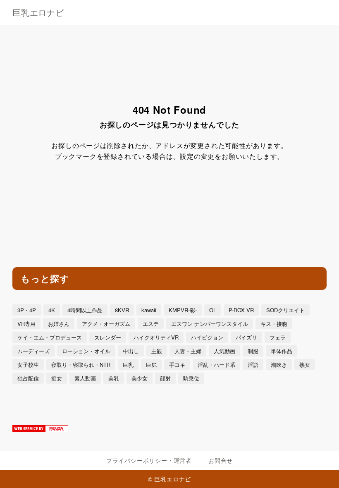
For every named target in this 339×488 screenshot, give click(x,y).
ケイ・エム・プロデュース (49, 337)
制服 (253, 351)
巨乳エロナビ (38, 12)
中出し (131, 351)
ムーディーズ (33, 351)
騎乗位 (191, 378)
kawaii (148, 310)
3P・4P (26, 310)
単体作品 (281, 351)
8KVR (122, 310)
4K (51, 310)
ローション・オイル (86, 351)
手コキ (177, 364)
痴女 (56, 378)
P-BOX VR (241, 310)
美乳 (113, 378)
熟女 (304, 364)
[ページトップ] (322, 471)
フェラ (278, 337)
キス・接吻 (273, 324)
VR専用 (26, 324)
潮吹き (279, 364)
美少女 (139, 378)
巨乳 (128, 364)
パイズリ (246, 337)
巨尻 (151, 364)
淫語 (253, 364)
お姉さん (58, 324)
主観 (156, 351)
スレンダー (107, 337)
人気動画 (224, 351)
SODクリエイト (285, 310)
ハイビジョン (207, 337)
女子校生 (28, 364)
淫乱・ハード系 (216, 364)
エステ (151, 324)
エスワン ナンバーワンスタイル (209, 324)
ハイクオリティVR (156, 337)
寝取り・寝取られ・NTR (80, 364)
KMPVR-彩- (183, 310)
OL (212, 310)
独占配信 (28, 378)
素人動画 (85, 378)
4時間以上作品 (85, 310)
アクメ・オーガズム (106, 324)
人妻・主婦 (187, 351)
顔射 (165, 378)
